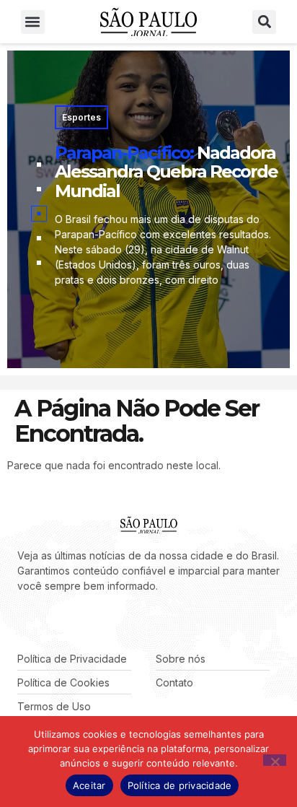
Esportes (81, 117)
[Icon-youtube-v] (86, 622)
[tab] (39, 165)
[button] (33, 22)
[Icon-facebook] (21, 622)
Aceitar (89, 785)
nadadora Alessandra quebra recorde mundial (166, 171)
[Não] (274, 760)
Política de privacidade (180, 785)
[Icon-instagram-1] (65, 622)
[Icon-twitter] (43, 622)
